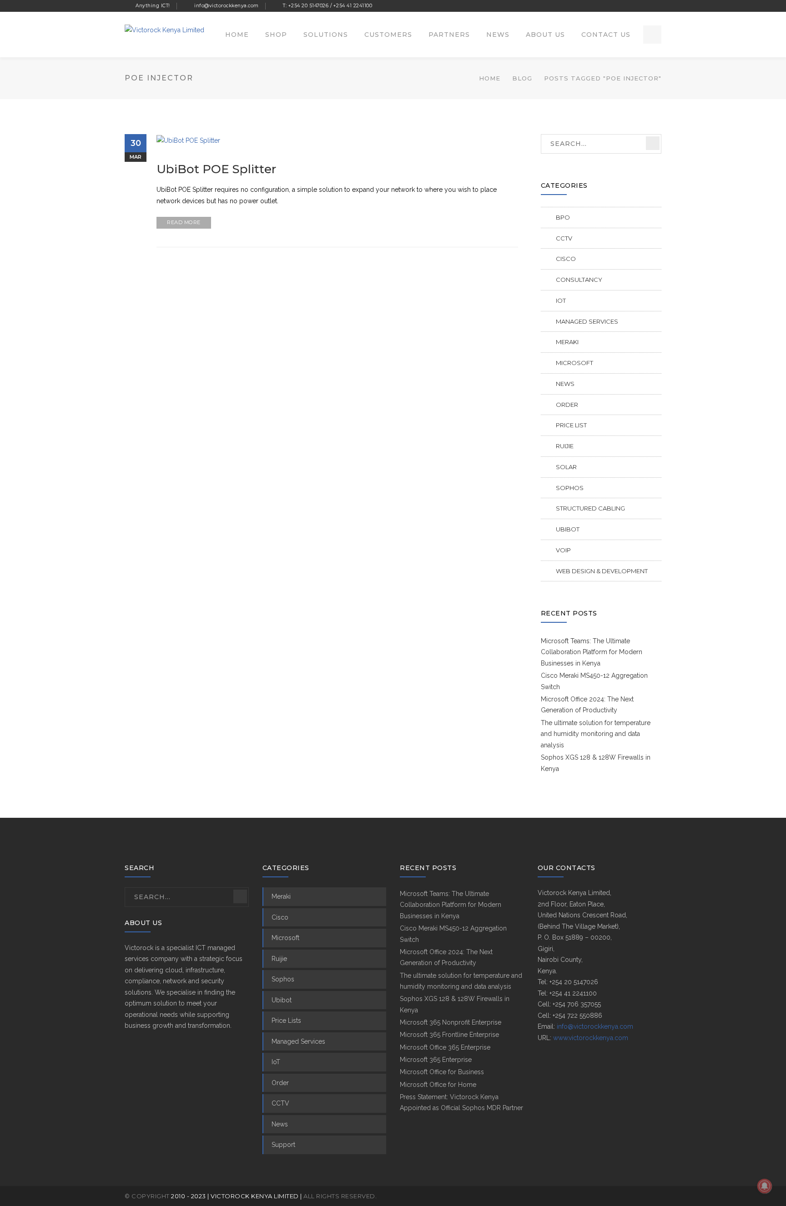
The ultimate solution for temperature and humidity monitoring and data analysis (595, 734)
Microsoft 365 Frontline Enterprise (449, 1034)
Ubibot (567, 529)
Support (283, 1144)
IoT (561, 300)
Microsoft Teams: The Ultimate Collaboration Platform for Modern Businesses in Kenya (591, 652)
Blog (522, 78)
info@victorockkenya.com (595, 1026)
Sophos (570, 487)
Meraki (567, 341)
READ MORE (184, 222)
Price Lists (286, 1020)
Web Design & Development (602, 571)
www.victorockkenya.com (590, 1037)
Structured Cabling (590, 508)
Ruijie (565, 446)
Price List (571, 425)
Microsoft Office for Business (442, 1072)
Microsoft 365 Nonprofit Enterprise (450, 1022)
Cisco (566, 258)
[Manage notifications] (764, 1186)
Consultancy (579, 279)
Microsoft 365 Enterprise (436, 1059)
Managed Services (587, 321)
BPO (563, 217)
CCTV (564, 238)
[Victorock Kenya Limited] (164, 29)
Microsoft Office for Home (438, 1084)
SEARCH (653, 143)
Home (489, 78)
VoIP (563, 550)
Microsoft (574, 362)
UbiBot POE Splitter (216, 169)
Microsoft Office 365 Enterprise (445, 1047)
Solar (566, 466)
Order (567, 404)
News (565, 383)
